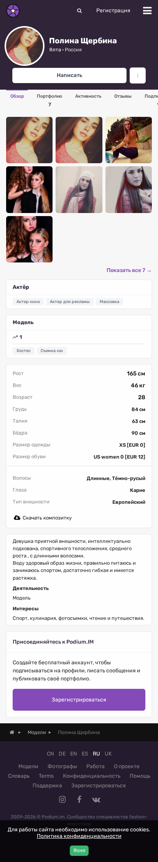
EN (73, 754)
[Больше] (138, 75)
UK (108, 754)
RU (96, 754)
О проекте (127, 766)
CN (50, 754)
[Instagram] (62, 799)
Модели (28, 766)
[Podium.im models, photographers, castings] (13, 10)
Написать (69, 75)
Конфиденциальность (91, 776)
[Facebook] (79, 799)
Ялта (55, 49)
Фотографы (62, 766)
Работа (95, 766)
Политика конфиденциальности (79, 836)
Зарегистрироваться (79, 699)
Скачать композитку (47, 518)
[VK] (96, 799)
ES (85, 754)
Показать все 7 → (129, 270)
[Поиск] (79, 10)
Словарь (19, 776)
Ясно (79, 850)
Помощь (140, 776)
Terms (46, 776)
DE (62, 754)
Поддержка (47, 785)
